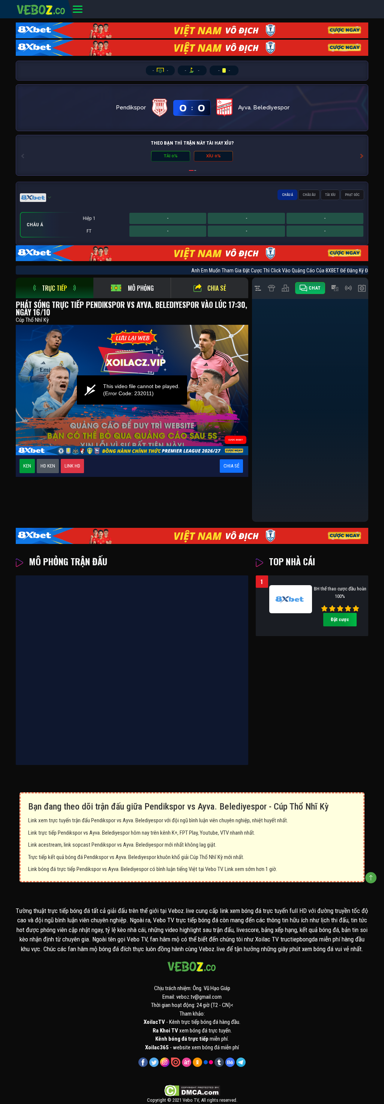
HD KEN (47, 466)
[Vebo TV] (41, 8)
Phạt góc (352, 195)
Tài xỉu (330, 195)
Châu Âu (309, 195)
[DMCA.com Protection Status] (192, 1090)
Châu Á (287, 195)
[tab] (54, 288)
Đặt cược (340, 619)
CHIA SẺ (231, 466)
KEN (27, 466)
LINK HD (72, 466)
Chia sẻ (216, 288)
